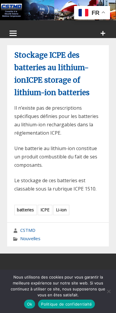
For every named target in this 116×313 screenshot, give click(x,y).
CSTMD (27, 230)
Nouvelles (30, 238)
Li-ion (61, 210)
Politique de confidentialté (66, 304)
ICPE (44, 210)
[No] (109, 291)
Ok (29, 304)
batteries (25, 210)
